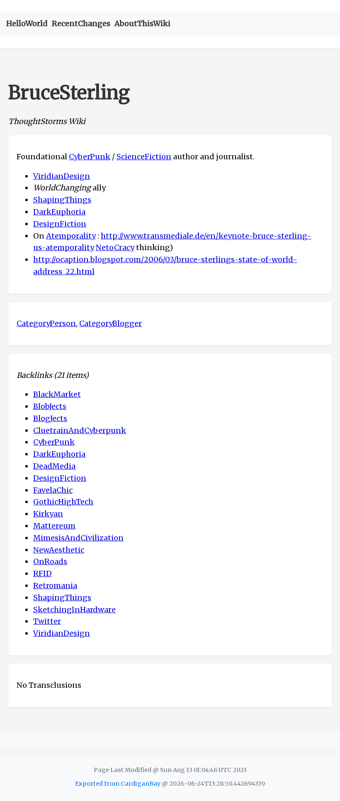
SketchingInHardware (74, 609)
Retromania (55, 585)
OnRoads (50, 561)
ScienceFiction (144, 156)
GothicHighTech (63, 501)
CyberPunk (89, 156)
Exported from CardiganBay (117, 783)
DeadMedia (54, 466)
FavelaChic (53, 490)
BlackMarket (57, 394)
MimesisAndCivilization (78, 538)
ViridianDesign (61, 176)
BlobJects (49, 406)
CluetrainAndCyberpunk (79, 430)
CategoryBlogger (110, 323)
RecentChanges (81, 23)
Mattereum (54, 526)
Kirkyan (48, 514)
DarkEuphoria (59, 212)
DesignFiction (59, 224)
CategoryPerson (46, 323)
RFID (42, 573)
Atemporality (71, 236)
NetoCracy (115, 247)
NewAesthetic (58, 550)
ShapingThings (62, 200)
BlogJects (50, 418)
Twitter (47, 621)
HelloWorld (27, 23)
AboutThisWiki (142, 23)
